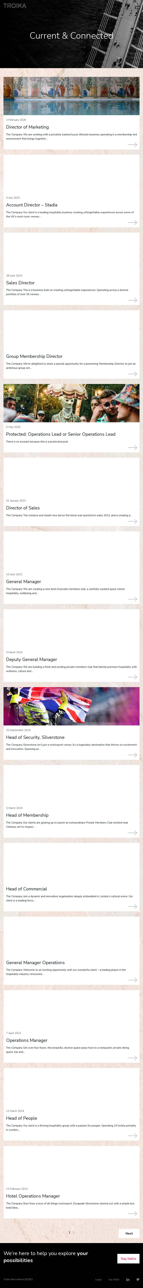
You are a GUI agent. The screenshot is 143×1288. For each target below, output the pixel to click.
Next (129, 1233)
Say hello (128, 1258)
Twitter (138, 1279)
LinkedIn (127, 1279)
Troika (14, 5)
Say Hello (113, 1279)
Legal (98, 1279)
